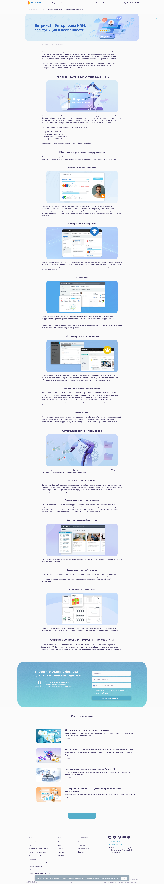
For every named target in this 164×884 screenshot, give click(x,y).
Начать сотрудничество (111, 698)
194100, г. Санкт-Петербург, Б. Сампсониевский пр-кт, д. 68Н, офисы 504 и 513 (121, 850)
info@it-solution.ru (117, 844)
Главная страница (32, 9)
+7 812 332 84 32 (116, 841)
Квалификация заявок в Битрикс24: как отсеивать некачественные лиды (99, 749)
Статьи (43, 9)
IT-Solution (36, 2)
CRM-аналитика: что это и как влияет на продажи (88, 730)
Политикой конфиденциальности (106, 878)
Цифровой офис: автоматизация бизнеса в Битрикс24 (90, 769)
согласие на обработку (117, 690)
